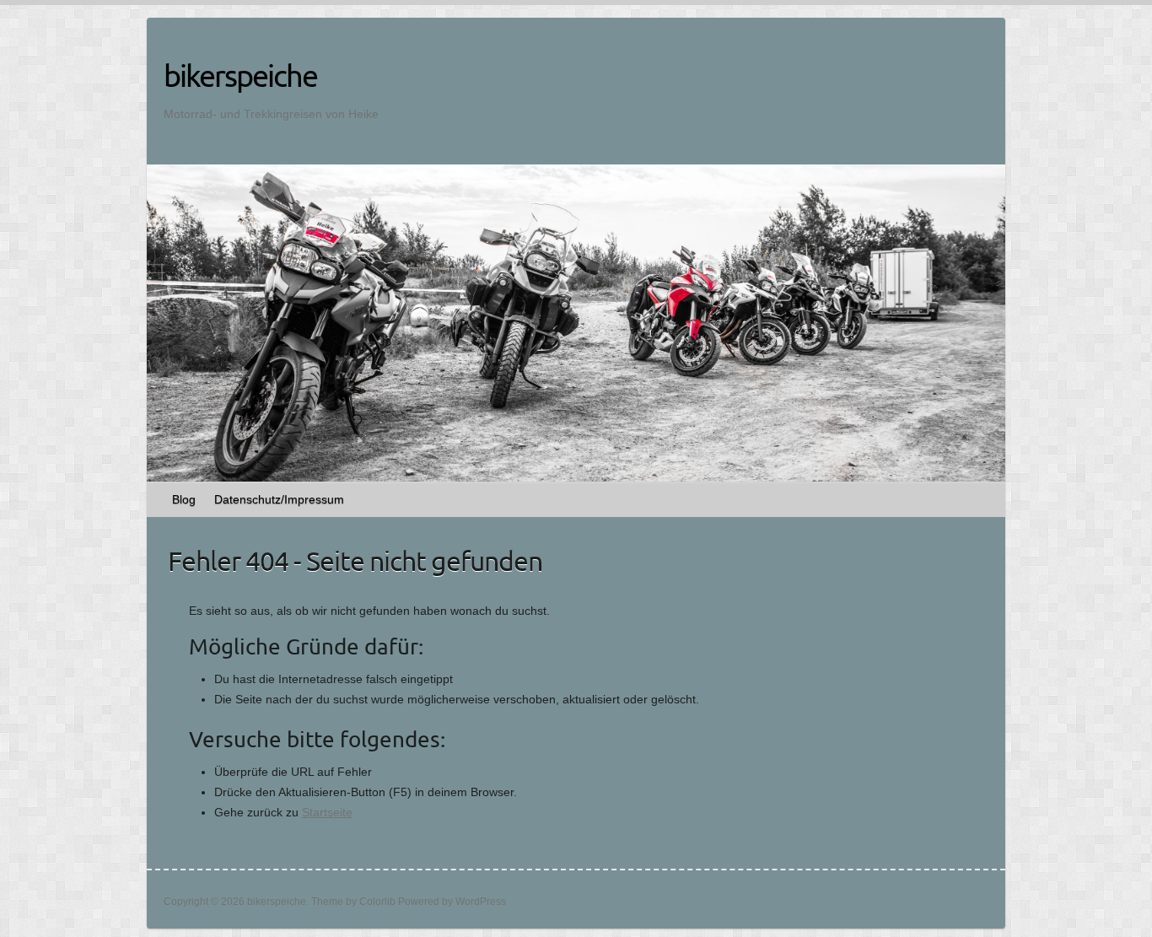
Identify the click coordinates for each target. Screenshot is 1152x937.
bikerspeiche (240, 75)
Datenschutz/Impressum (279, 499)
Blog (184, 499)
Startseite (327, 812)
